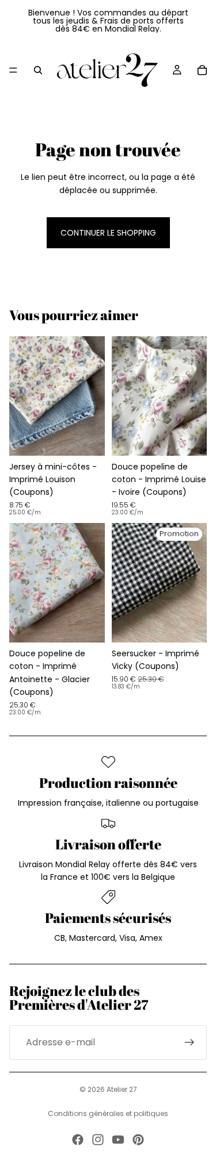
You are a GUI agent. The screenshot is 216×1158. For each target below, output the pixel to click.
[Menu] (13, 70)
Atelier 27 (122, 1089)
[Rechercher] (38, 70)
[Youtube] (118, 1140)
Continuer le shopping (108, 232)
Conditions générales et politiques (108, 1113)
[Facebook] (78, 1140)
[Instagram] (98, 1140)
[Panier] (202, 70)
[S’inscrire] (189, 1042)
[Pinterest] (138, 1140)
